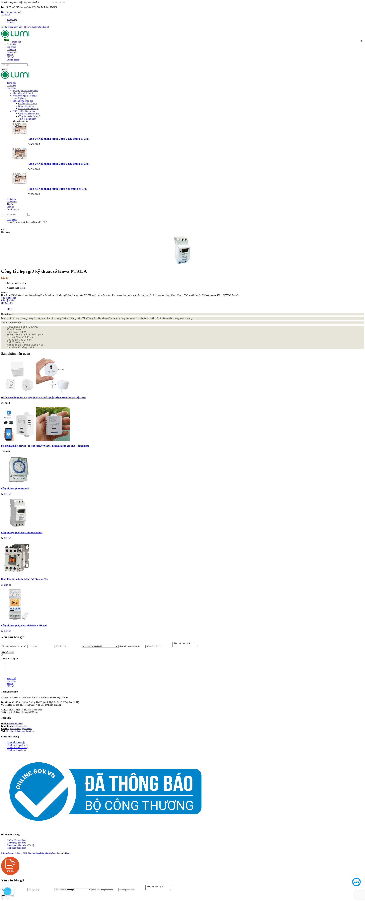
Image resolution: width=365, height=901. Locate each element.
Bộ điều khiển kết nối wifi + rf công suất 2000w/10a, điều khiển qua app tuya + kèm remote (45, 446)
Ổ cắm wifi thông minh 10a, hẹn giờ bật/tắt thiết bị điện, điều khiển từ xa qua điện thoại (43, 397)
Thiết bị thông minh (27, 119)
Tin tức (10, 54)
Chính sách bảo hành (16, 750)
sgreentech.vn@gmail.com (20, 728)
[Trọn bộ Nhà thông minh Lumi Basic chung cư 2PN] (20, 158)
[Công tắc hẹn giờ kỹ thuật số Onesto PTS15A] (18, 527)
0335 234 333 (20, 726)
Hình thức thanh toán (16, 848)
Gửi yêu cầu (7, 652)
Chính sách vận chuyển (17, 745)
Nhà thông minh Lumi (23, 93)
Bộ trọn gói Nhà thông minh (25, 90)
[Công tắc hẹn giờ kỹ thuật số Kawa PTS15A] (182, 249)
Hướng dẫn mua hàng (17, 840)
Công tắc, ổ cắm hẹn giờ (29, 116)
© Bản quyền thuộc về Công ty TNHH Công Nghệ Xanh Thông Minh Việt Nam (28, 853)
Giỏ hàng (44, 27)
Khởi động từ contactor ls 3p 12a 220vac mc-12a (24, 579)
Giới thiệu (11, 44)
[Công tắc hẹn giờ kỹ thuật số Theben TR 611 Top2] (17, 620)
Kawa (22, 288)
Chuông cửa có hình (27, 103)
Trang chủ (11, 678)
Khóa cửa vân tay (26, 106)
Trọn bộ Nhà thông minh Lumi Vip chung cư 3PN (57, 188)
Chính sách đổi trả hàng (17, 747)
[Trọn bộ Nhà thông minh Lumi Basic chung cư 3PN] (20, 133)
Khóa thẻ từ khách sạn (28, 108)
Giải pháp (11, 49)
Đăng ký (11, 22)
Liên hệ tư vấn (7, 301)
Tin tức (10, 683)
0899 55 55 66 (16, 723)
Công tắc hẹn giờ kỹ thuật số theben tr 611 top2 (24, 625)
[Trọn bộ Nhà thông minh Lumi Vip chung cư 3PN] (20, 183)
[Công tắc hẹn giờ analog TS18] (18, 483)
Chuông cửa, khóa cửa (23, 101)
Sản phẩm (11, 47)
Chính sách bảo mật (16, 742)
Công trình (12, 52)
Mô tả (9, 309)
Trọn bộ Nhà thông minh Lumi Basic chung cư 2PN (58, 163)
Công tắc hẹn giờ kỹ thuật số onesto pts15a (21, 532)
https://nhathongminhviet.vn (22, 731)
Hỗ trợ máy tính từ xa (16, 842)
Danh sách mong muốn (11, 12)
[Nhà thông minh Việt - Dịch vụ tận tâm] (15, 37)
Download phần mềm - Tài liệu (21, 845)
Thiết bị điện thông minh (24, 111)
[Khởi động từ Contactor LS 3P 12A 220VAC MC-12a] (17, 573)
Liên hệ (10, 57)
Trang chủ (16, 42)
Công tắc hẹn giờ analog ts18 (15, 488)
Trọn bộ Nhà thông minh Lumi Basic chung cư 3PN (58, 138)
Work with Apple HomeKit (25, 95)
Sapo (68, 853)
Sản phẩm (11, 681)
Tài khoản (5, 14)
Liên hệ (10, 686)
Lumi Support (13, 60)
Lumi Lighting (19, 98)
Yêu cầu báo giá (8, 298)
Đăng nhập (12, 19)
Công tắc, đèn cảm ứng (28, 113)
